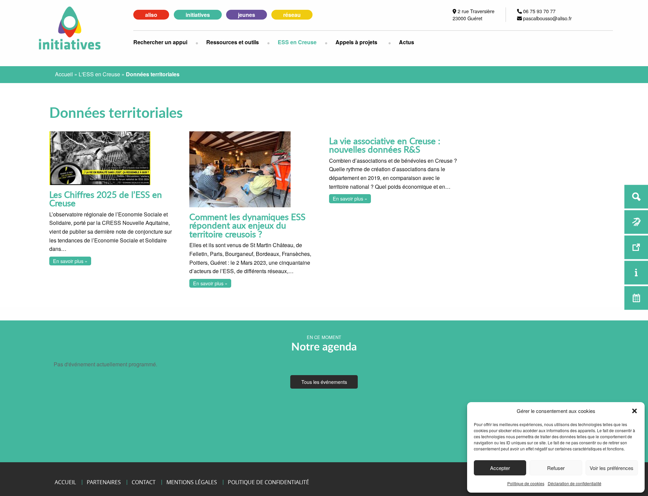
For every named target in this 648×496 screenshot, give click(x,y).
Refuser (556, 467)
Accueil (64, 74)
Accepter (500, 467)
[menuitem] (164, 42)
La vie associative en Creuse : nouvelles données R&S (384, 145)
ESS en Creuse (297, 42)
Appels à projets (356, 42)
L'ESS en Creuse (99, 74)
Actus (406, 42)
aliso (151, 15)
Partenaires (104, 482)
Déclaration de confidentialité (574, 483)
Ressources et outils (232, 42)
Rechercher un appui (160, 42)
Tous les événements (324, 381)
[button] (634, 411)
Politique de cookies (525, 483)
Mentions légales (191, 482)
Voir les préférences (611, 467)
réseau (292, 15)
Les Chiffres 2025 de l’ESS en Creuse (105, 198)
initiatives (198, 15)
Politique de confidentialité (268, 482)
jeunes (246, 15)
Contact (144, 482)
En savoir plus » (70, 260)
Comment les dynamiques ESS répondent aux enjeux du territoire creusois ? (247, 225)
